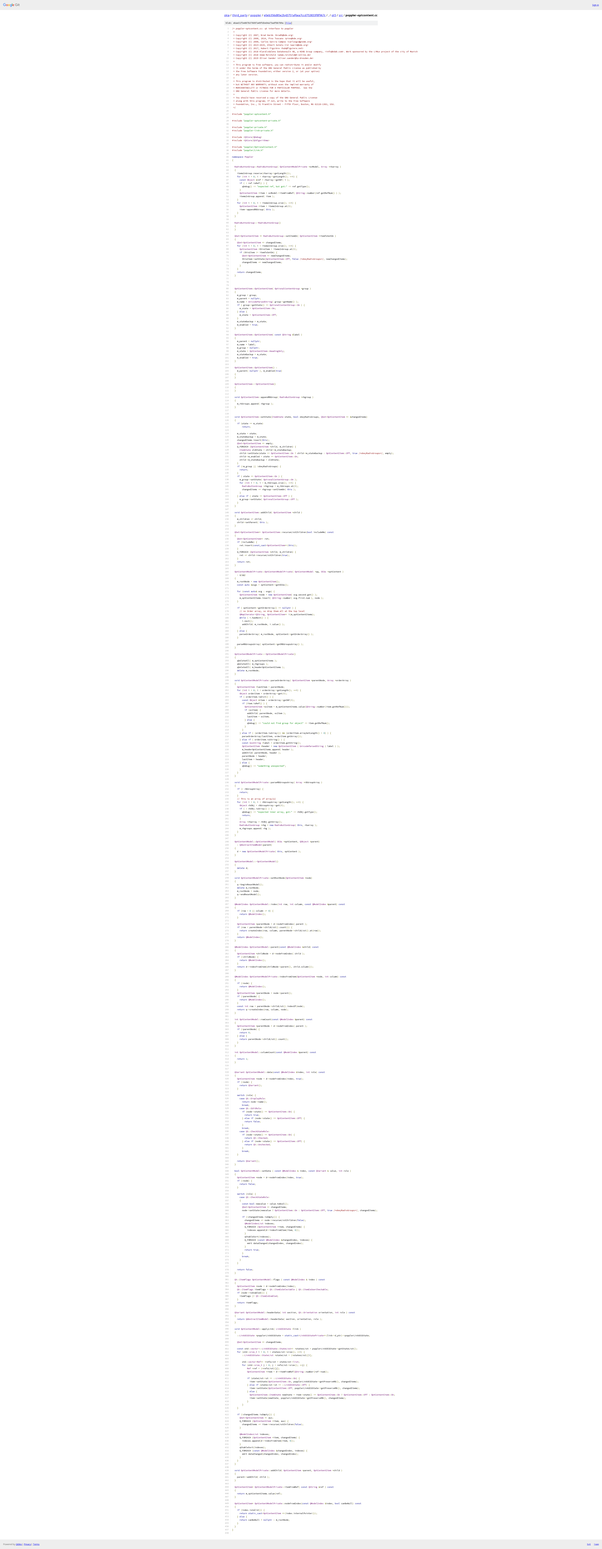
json (596, 1544)
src (341, 15)
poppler (255, 15)
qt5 (334, 15)
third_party (240, 15)
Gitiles (19, 1544)
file (288, 23)
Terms (36, 1544)
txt (589, 1544)
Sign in (595, 4)
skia (227, 15)
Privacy (27, 1544)
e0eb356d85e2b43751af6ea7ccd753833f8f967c (295, 15)
